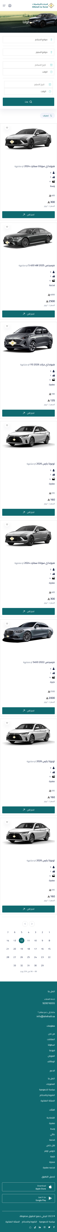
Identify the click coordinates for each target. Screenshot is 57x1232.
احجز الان (30, 215)
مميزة (52, 1162)
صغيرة (52, 1123)
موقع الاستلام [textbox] (41, 40)
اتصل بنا (51, 1078)
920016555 (48, 1003)
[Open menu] (4, 5)
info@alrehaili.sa (46, 1016)
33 (14, 965)
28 (8, 957)
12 (21, 940)
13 (14, 940)
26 (21, 957)
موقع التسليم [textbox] (41, 52)
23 (42, 957)
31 (28, 965)
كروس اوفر (49, 1151)
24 (35, 957)
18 (28, 949)
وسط (52, 1129)
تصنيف (46, 116)
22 (49, 957)
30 (35, 965)
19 (21, 949)
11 (28, 940)
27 (14, 957)
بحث (26, 102)
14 (8, 940)
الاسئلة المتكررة (48, 1100)
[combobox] (26, 39)
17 (35, 949)
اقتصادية (51, 1118)
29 (42, 965)
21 (8, 949)
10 (35, 940)
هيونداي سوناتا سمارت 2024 (35, 166)
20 (14, 949)
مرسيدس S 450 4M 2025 (37, 265)
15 (49, 949)
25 (28, 957)
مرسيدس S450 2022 (39, 662)
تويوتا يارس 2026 (41, 463)
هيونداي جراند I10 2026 (37, 364)
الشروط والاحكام (47, 1095)
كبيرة (52, 1156)
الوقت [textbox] (44, 72)
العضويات (50, 1084)
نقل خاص (50, 1145)
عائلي (52, 1134)
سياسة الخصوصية (47, 1089)
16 (42, 949)
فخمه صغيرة (49, 1167)
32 (21, 965)
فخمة (52, 1140)
